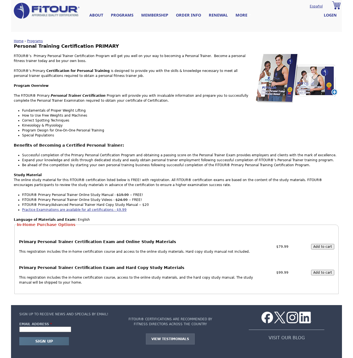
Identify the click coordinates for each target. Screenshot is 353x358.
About (96, 15)
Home (18, 41)
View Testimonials (170, 339)
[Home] (46, 10)
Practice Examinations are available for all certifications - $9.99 (74, 210)
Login (330, 15)
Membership (154, 15)
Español (316, 6)
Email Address (35, 324)
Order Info (188, 15)
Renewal (218, 15)
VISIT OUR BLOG (287, 337)
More (239, 15)
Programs (120, 15)
